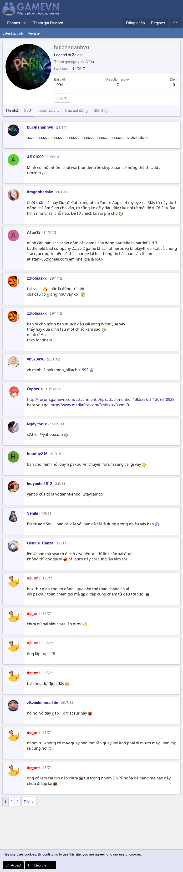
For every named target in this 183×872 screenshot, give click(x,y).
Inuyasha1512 (39, 483)
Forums (13, 23)
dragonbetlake (40, 191)
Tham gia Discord (48, 23)
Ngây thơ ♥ (37, 424)
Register (34, 33)
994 (59, 84)
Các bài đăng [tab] (76, 110)
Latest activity (13, 33)
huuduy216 (37, 453)
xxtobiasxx (37, 278)
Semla (32, 513)
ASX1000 (35, 156)
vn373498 (35, 359)
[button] (25, 23)
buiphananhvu (40, 127)
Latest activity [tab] (47, 110)
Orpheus (35, 389)
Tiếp (27, 801)
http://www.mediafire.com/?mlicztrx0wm (87, 404)
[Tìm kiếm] (175, 23)
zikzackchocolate (42, 702)
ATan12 (34, 232)
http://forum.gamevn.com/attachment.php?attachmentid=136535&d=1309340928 (100, 399)
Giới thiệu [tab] (101, 110)
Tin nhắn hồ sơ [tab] (18, 110)
